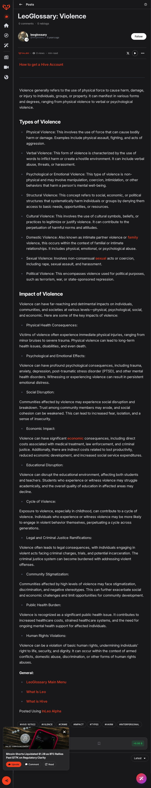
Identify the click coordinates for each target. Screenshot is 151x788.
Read (51, 764)
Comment (34, 764)
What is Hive (36, 701)
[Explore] (6, 35)
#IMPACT (78, 724)
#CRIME (63, 724)
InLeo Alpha (52, 711)
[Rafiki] (6, 45)
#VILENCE (47, 724)
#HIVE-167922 (27, 724)
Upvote (15, 764)
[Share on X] (128, 53)
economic (75, 438)
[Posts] (6, 57)
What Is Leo (36, 692)
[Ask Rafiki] (141, 778)
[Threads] (6, 25)
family (133, 237)
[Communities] (6, 77)
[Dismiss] (64, 732)
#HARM (109, 724)
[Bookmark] (99, 743)
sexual (100, 258)
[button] (6, 780)
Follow (139, 36)
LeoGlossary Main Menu (46, 682)
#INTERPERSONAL (129, 724)
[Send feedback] (7, 17)
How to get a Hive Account (41, 64)
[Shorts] (6, 67)
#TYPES (94, 724)
